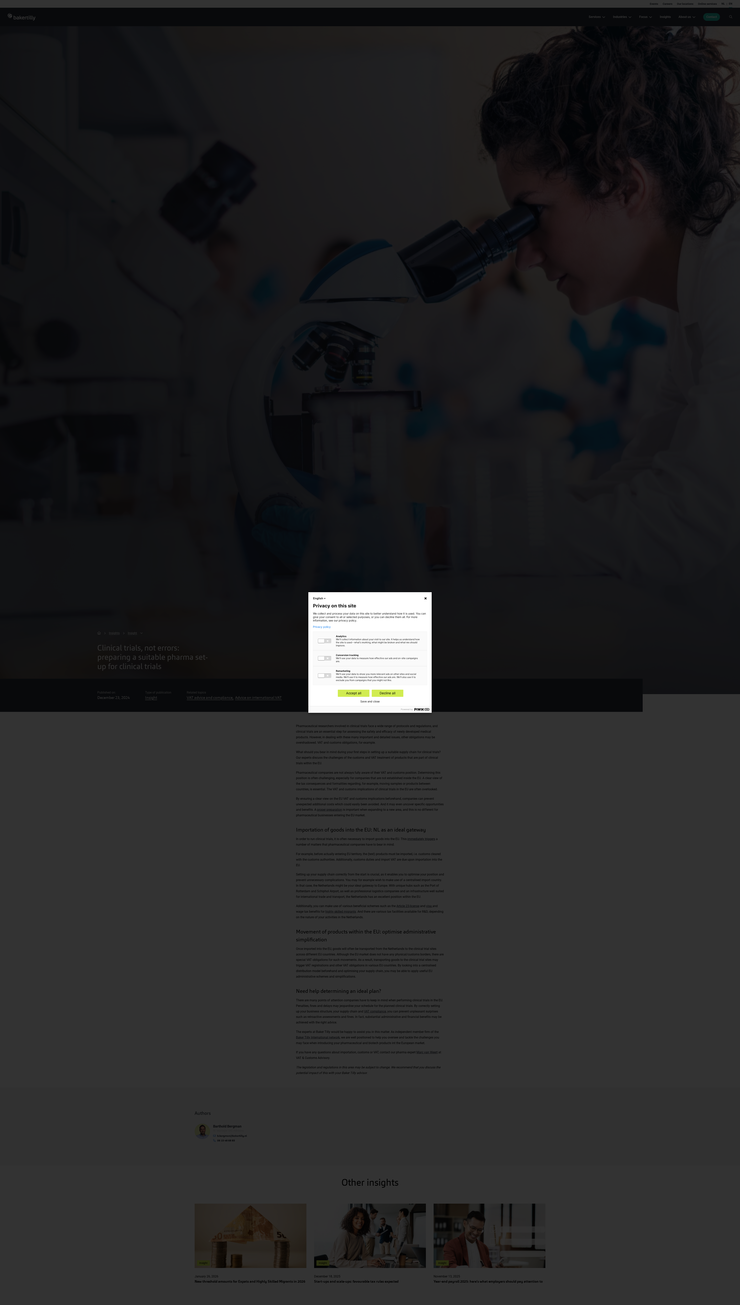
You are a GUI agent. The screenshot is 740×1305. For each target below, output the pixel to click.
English (318, 598)
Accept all (353, 693)
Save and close (370, 701)
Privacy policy (322, 626)
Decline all (387, 693)
